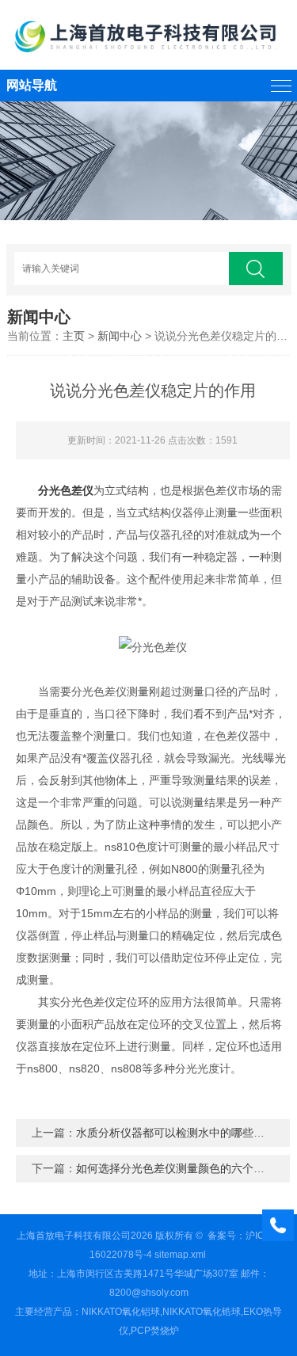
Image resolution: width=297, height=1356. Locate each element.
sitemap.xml (180, 1254)
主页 (74, 335)
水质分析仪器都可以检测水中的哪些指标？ (181, 1132)
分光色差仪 (65, 490)
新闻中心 (119, 335)
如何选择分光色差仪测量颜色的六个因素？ (181, 1168)
